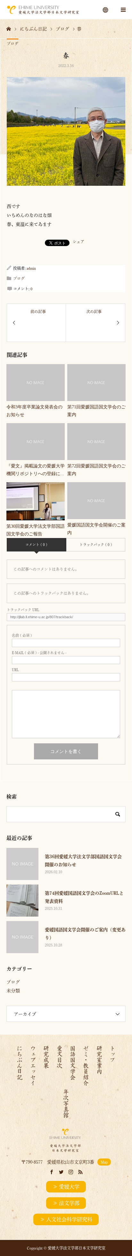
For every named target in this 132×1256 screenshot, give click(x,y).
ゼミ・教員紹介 (86, 1065)
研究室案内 (99, 1059)
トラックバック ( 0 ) (95, 544)
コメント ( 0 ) (36, 544)
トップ (112, 1054)
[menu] (105, 9)
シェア (78, 242)
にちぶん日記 (19, 1062)
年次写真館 (66, 1103)
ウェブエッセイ (33, 1065)
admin (31, 268)
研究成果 (46, 1056)
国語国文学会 (73, 1062)
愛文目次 (59, 1056)
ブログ (12, 44)
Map (104, 1162)
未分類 (13, 990)
